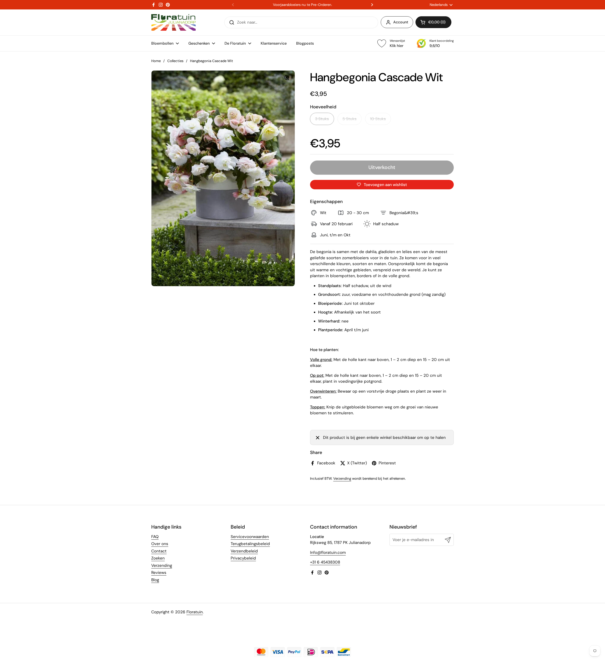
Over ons (159, 543)
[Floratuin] (173, 22)
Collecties (175, 61)
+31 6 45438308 (325, 562)
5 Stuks (349, 118)
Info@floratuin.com (328, 552)
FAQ (155, 536)
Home (156, 61)
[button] (433, 22)
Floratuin (194, 611)
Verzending (342, 478)
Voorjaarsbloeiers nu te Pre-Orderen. (302, 5)
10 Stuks (378, 118)
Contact (159, 551)
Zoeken (158, 558)
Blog (155, 579)
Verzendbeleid (244, 551)
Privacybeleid (243, 558)
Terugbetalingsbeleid (250, 543)
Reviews (158, 572)
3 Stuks (322, 118)
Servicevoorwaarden (250, 536)
